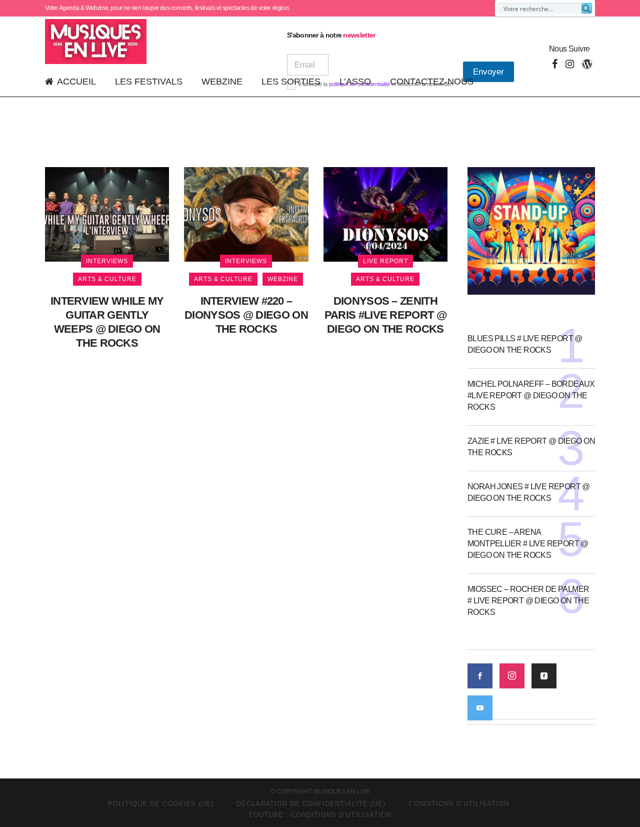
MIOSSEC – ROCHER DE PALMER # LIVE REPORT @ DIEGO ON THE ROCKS (528, 600)
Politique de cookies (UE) (161, 803)
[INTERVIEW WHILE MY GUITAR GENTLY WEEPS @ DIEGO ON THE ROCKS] (107, 214)
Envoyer (488, 72)
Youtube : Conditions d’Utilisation (320, 814)
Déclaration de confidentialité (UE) (311, 803)
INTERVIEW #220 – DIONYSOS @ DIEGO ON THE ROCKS (246, 315)
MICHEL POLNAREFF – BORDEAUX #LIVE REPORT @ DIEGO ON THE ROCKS (531, 395)
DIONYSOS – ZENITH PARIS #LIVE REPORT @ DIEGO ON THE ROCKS (385, 315)
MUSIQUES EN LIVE (342, 791)
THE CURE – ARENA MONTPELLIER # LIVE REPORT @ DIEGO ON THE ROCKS (528, 543)
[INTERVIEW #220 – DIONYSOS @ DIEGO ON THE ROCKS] (246, 214)
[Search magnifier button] (587, 8)
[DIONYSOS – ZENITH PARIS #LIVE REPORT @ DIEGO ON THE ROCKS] (386, 214)
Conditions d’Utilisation (458, 803)
